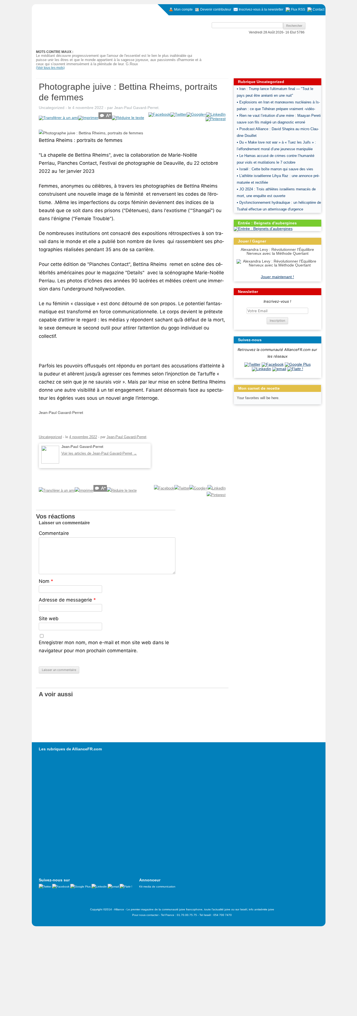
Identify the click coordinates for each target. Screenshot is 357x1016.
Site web (49, 618)
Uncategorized (51, 107)
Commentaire (54, 533)
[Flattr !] (295, 369)
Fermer (76, 930)
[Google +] (298, 364)
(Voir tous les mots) (50, 68)
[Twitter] (252, 364)
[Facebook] (273, 364)
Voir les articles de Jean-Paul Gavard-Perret (99, 453)
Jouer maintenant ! (277, 277)
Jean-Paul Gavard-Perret (136, 107)
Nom (46, 581)
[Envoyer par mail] (279, 369)
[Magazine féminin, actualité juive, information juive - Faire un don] (288, 49)
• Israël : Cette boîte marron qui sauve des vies (275, 169)
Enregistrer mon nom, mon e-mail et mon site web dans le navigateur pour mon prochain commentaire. (104, 646)
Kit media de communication (157, 886)
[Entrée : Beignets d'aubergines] (263, 228)
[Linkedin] (261, 369)
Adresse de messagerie (67, 600)
